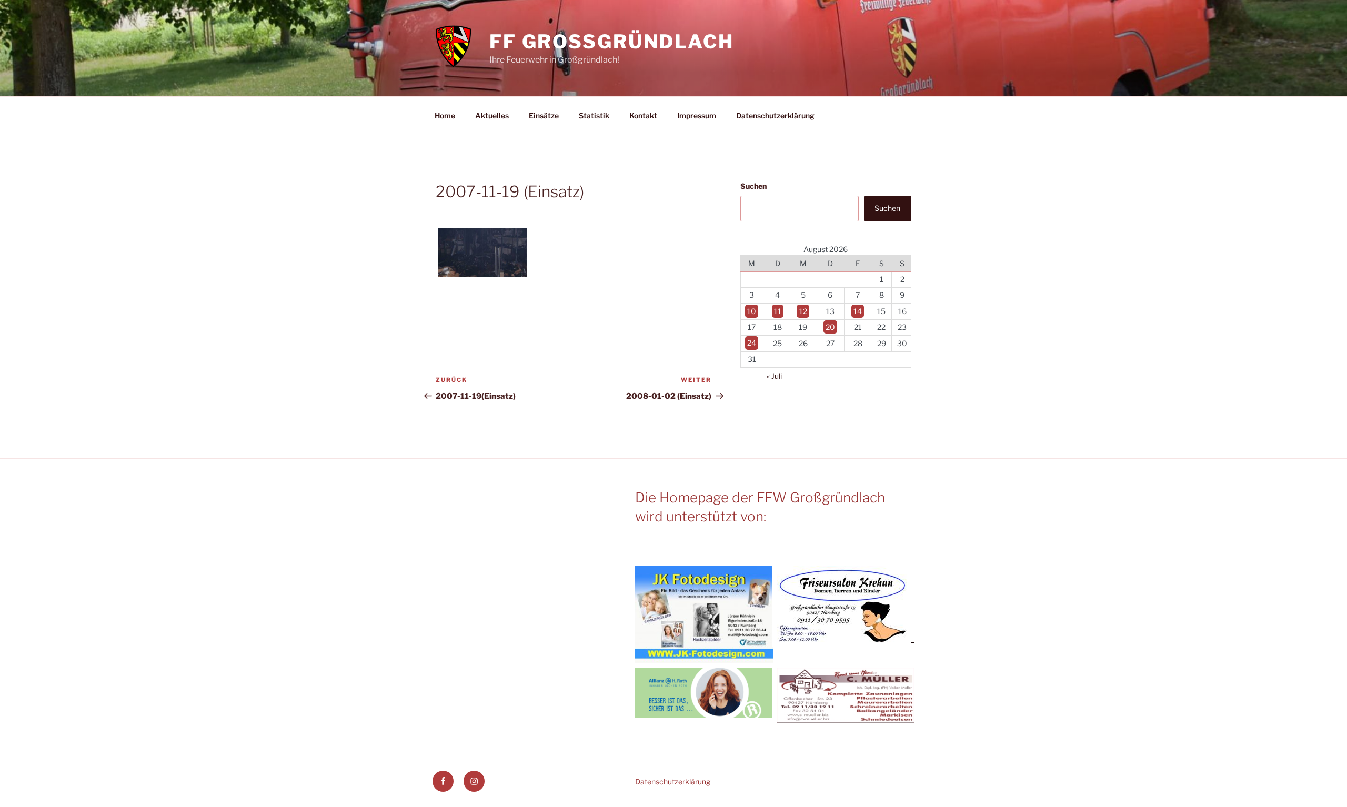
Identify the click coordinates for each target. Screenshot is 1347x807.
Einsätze (544, 115)
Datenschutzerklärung (775, 115)
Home (445, 115)
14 (857, 311)
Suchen (753, 185)
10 (751, 311)
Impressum (696, 115)
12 (803, 311)
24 (751, 343)
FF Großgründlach (611, 41)
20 (830, 326)
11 (777, 311)
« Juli (774, 375)
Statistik (594, 115)
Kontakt (643, 115)
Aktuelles (492, 115)
